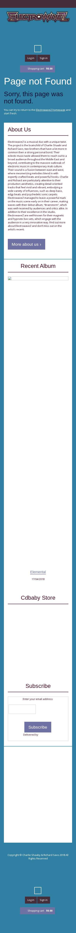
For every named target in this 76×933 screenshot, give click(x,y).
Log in (30, 58)
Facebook (16, 32)
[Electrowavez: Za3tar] (38, 624)
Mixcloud (58, 32)
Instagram (44, 39)
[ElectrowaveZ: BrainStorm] (38, 657)
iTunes (37, 32)
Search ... (37, 48)
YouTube (23, 32)
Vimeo (30, 32)
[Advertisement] (38, 788)
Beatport (51, 32)
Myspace (30, 39)
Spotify (65, 32)
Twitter (9, 32)
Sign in (44, 58)
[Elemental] (38, 422)
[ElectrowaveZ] (38, 16)
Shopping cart (40, 68)
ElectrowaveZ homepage (50, 110)
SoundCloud (44, 32)
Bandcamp (37, 39)
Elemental (38, 572)
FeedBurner (46, 734)
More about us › (26, 244)
